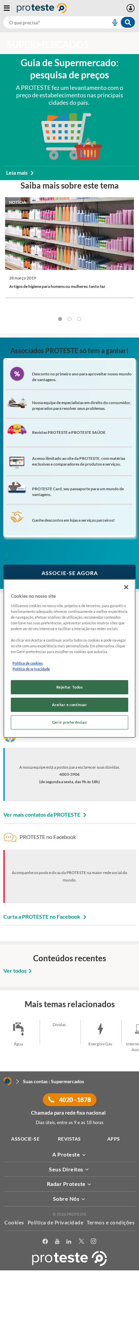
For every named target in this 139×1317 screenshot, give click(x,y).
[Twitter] (81, 1241)
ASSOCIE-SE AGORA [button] (69, 573)
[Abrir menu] (10, 8)
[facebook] (45, 1241)
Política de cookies (27, 663)
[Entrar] (131, 8)
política (66, 1302)
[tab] (60, 319)
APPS (113, 1139)
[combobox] (69, 22)
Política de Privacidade (56, 1222)
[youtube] (57, 1241)
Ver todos (15, 970)
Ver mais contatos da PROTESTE (42, 814)
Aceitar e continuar (69, 704)
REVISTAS (69, 1139)
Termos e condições (111, 1222)
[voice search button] (112, 22)
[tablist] (69, 319)
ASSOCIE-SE (25, 1139)
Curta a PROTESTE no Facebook (42, 916)
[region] (69, 658)
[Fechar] (126, 587)
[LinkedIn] (69, 1241)
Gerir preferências (69, 722)
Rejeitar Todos (69, 687)
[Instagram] (93, 1241)
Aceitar (69, 1313)
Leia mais (17, 172)
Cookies (14, 1222)
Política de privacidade (31, 669)
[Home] (7, 1081)
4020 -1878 (74, 1099)
